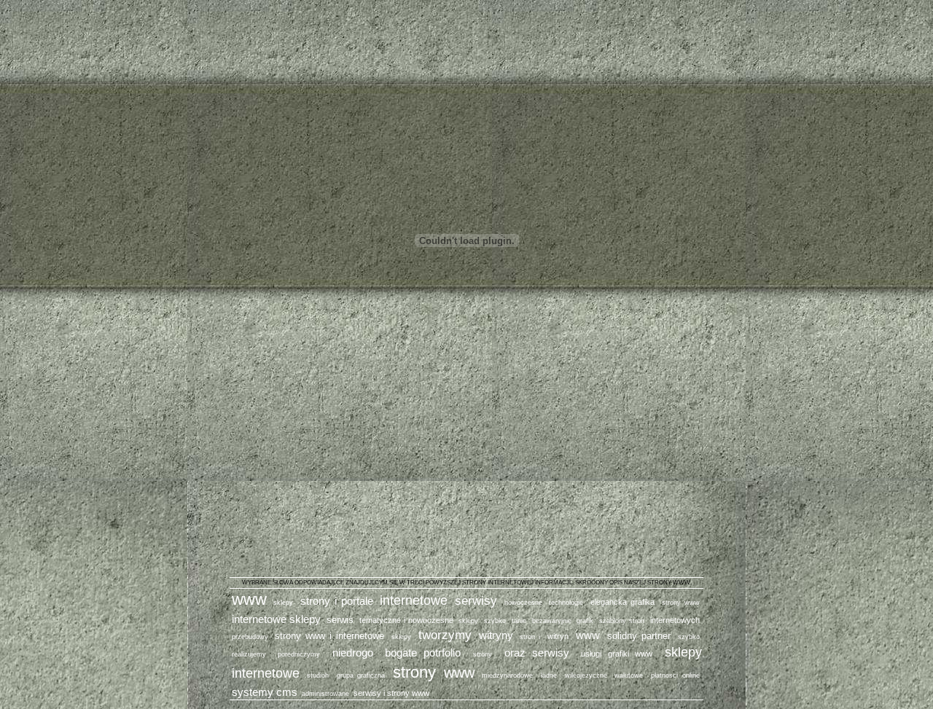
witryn (558, 636)
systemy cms (264, 692)
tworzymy (445, 634)
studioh (318, 675)
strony (482, 654)
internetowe (414, 600)
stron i (530, 637)
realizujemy (249, 654)
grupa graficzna (361, 675)
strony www (681, 602)
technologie (566, 602)
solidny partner (639, 635)
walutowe (628, 675)
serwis (340, 619)
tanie (519, 620)
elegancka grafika (622, 602)
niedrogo (352, 652)
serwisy (476, 600)
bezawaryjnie (551, 620)
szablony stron (621, 620)
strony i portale (336, 601)
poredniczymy (299, 654)
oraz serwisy (536, 652)
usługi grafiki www (616, 653)
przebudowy (250, 637)
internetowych (675, 620)
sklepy (283, 602)
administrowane (325, 693)
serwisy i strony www (391, 693)
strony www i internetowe (329, 635)
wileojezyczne (586, 675)
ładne (549, 675)
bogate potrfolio (423, 652)
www (249, 599)
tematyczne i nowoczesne (406, 620)
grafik (585, 620)
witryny (496, 635)
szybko (495, 620)
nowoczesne (523, 602)
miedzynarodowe (507, 675)
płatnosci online (675, 675)
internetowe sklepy (276, 619)
